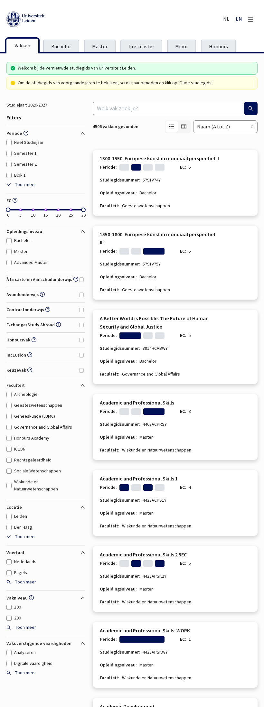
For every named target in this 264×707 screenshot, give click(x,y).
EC (8, 201)
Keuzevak (16, 370)
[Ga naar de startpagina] (54, 19)
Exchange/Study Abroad (30, 325)
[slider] (8, 209)
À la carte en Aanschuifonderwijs (39, 279)
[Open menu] (250, 19)
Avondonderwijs (22, 295)
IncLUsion (16, 355)
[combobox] (175, 108)
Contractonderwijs (25, 310)
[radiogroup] (178, 126)
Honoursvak (18, 340)
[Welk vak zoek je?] (251, 108)
